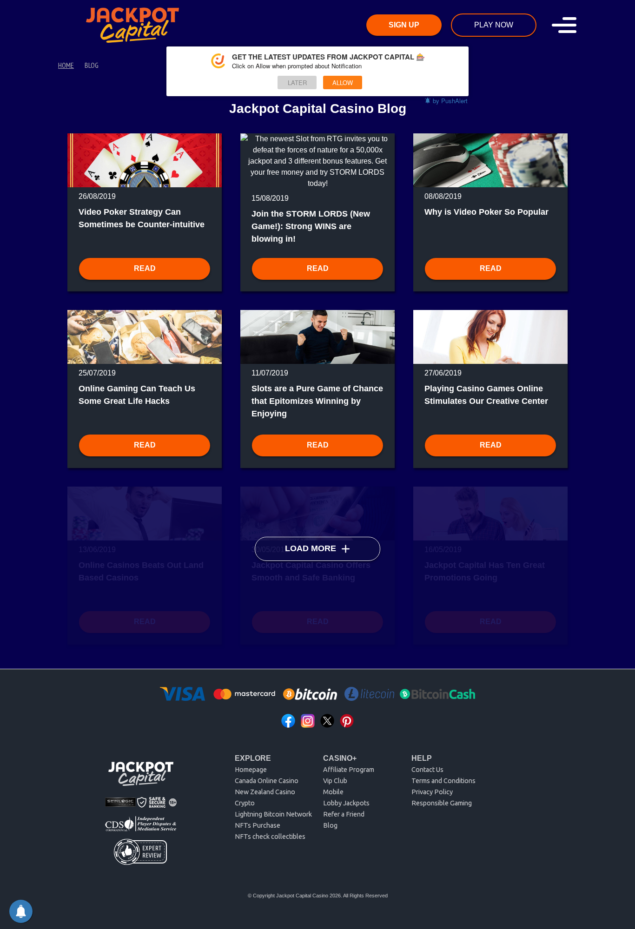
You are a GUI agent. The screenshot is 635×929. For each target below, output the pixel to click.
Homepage (251, 769)
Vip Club (335, 780)
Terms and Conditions (443, 780)
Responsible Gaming (441, 803)
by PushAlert (450, 100)
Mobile (333, 792)
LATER (297, 82)
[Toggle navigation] (564, 25)
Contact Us (427, 769)
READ (145, 268)
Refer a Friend (343, 814)
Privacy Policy (432, 792)
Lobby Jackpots (346, 803)
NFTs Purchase (257, 825)
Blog (330, 825)
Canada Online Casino (266, 780)
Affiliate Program (348, 769)
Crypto (245, 803)
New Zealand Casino (265, 792)
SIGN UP (404, 25)
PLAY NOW (493, 25)
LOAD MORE (310, 548)
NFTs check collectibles (270, 836)
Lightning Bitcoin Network (273, 814)
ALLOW (342, 82)
